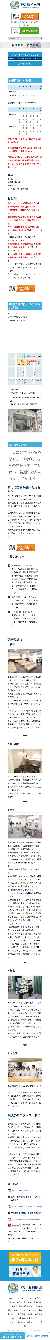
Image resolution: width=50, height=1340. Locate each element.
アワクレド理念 (33, 1298)
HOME (10, 1298)
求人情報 (21, 1314)
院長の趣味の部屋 (23, 1322)
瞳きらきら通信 (25, 1318)
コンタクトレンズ (28, 1310)
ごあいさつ (20, 1298)
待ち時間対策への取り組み (20, 1302)
